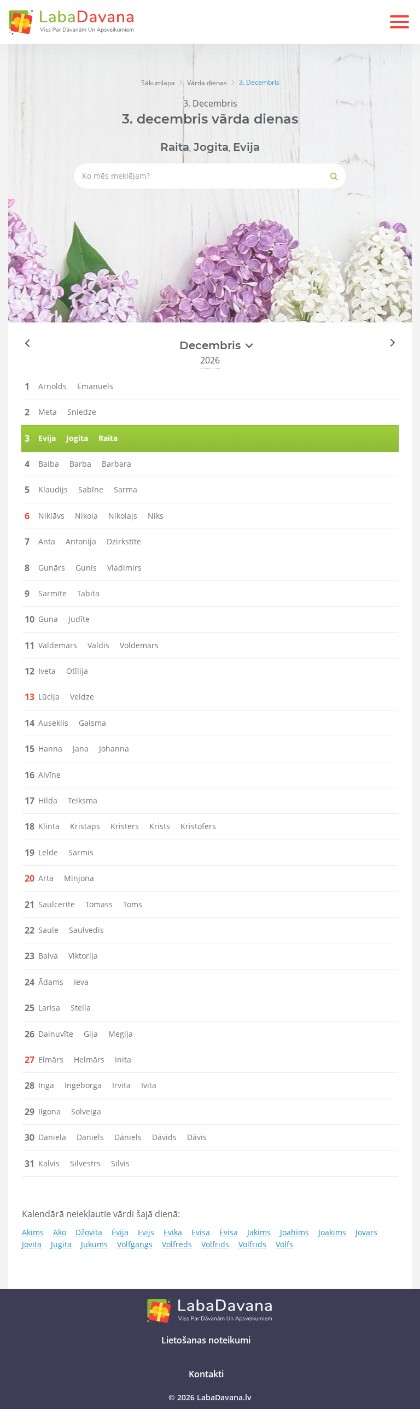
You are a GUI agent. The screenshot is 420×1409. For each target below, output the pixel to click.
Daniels (90, 1137)
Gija (91, 1034)
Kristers (124, 826)
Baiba (48, 464)
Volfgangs (135, 1244)
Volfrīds (252, 1244)
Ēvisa (228, 1232)
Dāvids (164, 1137)
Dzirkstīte (124, 541)
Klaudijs (53, 489)
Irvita (121, 1085)
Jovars (366, 1232)
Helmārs (89, 1059)
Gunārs (51, 567)
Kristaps (85, 826)
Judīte (79, 619)
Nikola (86, 515)
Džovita (88, 1232)
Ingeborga (83, 1085)
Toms (132, 904)
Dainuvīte (55, 1034)
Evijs (146, 1232)
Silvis (120, 1163)
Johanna (114, 748)
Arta (46, 878)
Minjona (79, 878)
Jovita (32, 1244)
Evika (173, 1232)
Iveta (47, 671)
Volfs (284, 1244)
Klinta (49, 826)
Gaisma (92, 723)
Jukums (94, 1244)
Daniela (52, 1137)
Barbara (116, 464)
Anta (46, 541)
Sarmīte (52, 593)
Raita (174, 147)
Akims (33, 1232)
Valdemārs (57, 645)
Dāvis (197, 1137)
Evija (246, 147)
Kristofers (198, 826)
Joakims (332, 1232)
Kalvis (49, 1163)
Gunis (86, 567)
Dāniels (128, 1137)
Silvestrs (85, 1163)
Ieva (81, 982)
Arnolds (52, 386)
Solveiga (86, 1111)
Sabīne (90, 489)
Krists (159, 826)
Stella (81, 1007)
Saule (48, 930)
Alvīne (49, 775)
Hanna (50, 748)
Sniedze (81, 412)
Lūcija (49, 696)
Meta (47, 412)
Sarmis (81, 852)
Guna (48, 619)
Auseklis (53, 723)
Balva (48, 955)
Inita (123, 1059)
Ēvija (120, 1232)
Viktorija (83, 955)
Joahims (294, 1232)
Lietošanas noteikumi (205, 1340)
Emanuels (95, 386)
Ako (59, 1232)
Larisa (49, 1007)
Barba (80, 464)
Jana (81, 748)
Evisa (200, 1232)
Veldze (82, 696)
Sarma (125, 489)
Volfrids (215, 1244)
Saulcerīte (56, 904)
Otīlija (77, 671)
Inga (46, 1085)
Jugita (61, 1244)
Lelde (48, 852)
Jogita (211, 147)
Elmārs (50, 1059)
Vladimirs (124, 567)
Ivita (148, 1085)
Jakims (259, 1232)
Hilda (47, 800)
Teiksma (82, 800)
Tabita (88, 593)
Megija (120, 1034)
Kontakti (206, 1374)
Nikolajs (122, 515)
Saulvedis (86, 930)
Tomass (99, 904)
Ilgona (49, 1111)
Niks (156, 515)
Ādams (50, 982)
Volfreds (177, 1244)
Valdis (98, 645)
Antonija (81, 541)
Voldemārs (139, 645)
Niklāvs (51, 515)
